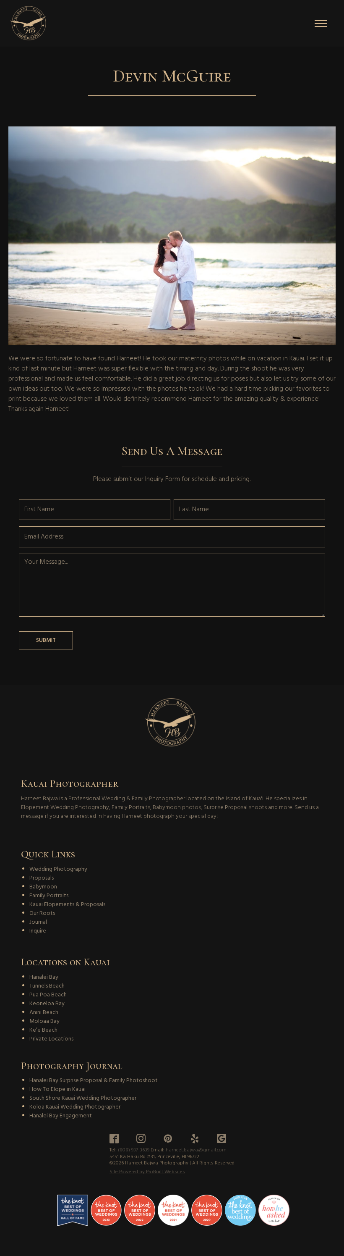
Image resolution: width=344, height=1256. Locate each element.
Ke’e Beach (43, 1030)
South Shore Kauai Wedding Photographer (82, 1098)
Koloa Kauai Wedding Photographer (74, 1107)
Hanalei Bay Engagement (60, 1116)
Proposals (41, 878)
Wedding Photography (58, 869)
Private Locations (51, 1039)
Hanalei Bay (43, 977)
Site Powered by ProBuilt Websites (147, 1172)
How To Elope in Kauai (57, 1089)
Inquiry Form (162, 479)
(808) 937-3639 (133, 1150)
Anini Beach (43, 1012)
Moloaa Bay (44, 1021)
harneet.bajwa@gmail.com (196, 1150)
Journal (38, 922)
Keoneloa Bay (47, 1004)
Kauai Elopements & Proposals (67, 904)
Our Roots (42, 913)
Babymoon (43, 887)
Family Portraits (48, 896)
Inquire (37, 931)
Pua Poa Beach (48, 995)
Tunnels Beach (47, 986)
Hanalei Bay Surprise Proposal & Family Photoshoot (93, 1080)
